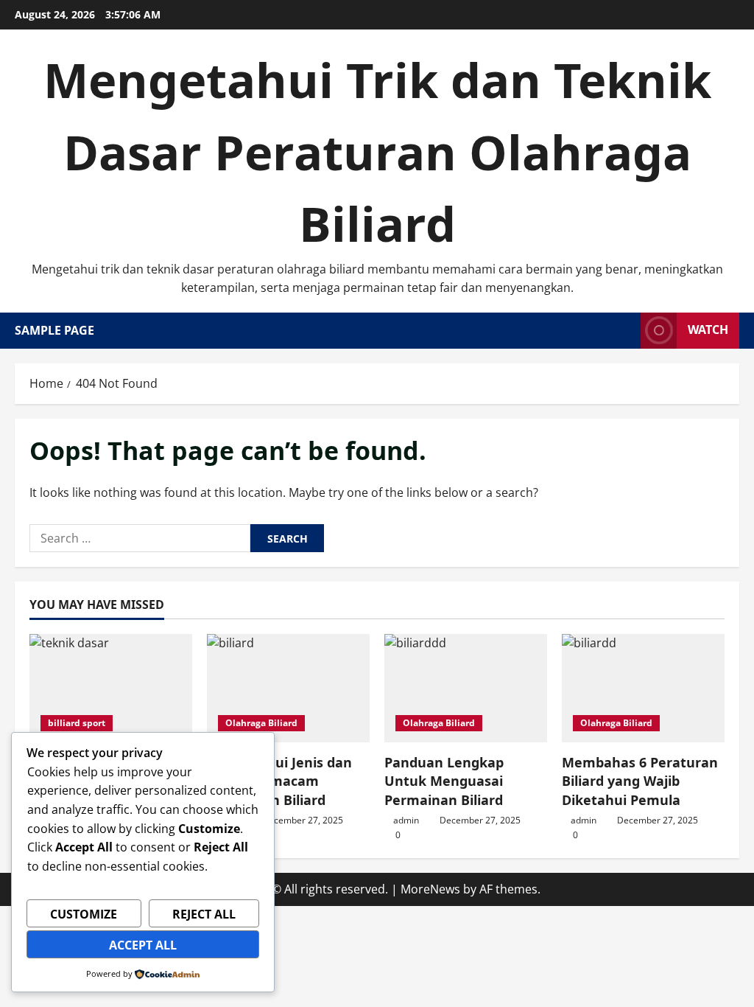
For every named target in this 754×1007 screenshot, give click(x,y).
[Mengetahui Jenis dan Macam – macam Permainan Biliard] (288, 688)
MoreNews (430, 889)
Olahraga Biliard (261, 723)
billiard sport (76, 723)
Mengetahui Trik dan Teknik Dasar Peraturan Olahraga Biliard (377, 151)
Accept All (143, 945)
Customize (83, 914)
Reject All (204, 914)
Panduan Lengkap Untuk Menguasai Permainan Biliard (444, 780)
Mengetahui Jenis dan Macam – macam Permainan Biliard (279, 780)
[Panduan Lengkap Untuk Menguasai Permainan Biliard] (465, 688)
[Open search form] (625, 330)
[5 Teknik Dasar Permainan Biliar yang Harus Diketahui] (110, 688)
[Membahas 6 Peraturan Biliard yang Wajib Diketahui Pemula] (643, 688)
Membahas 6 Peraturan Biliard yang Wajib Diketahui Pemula (640, 780)
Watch (708, 329)
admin (406, 820)
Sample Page (54, 330)
